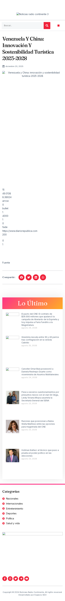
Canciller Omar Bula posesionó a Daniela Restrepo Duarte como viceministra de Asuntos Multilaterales (40, 372)
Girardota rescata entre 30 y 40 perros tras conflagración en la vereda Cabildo (40, 340)
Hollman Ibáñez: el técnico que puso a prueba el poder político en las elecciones (40, 453)
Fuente (6, 262)
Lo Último (33, 303)
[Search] (47, 25)
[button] (59, 26)
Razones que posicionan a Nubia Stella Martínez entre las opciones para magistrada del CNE (38, 424)
